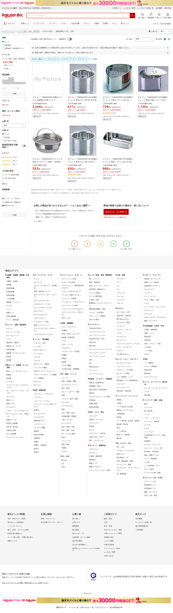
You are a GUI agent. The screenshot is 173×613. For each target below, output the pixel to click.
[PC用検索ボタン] (132, 15)
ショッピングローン (15, 526)
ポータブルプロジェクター (43, 334)
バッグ (146, 392)
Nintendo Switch (95, 328)
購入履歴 (75, 530)
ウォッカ (120, 296)
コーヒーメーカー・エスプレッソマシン (17, 386)
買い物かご (76, 519)
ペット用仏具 (121, 431)
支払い (106, 522)
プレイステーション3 (97, 353)
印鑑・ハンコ (149, 333)
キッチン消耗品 (94, 293)
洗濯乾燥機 (10, 288)
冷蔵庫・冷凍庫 (12, 281)
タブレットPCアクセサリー (71, 291)
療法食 (119, 438)
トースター (10, 382)
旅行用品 (147, 395)
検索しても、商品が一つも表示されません (51, 217)
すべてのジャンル (7, 31)
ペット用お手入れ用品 (125, 407)
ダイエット (93, 453)
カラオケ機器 (66, 365)
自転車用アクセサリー (152, 286)
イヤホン (64, 23)
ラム (118, 289)
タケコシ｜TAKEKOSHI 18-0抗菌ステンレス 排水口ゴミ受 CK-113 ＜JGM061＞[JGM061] (83, 162)
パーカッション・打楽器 (70, 351)
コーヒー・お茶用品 (96, 312)
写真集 (63, 448)
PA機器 (64, 330)
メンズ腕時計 (149, 363)
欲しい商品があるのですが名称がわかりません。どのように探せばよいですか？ (65, 211)
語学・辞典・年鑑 (67, 427)
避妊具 (91, 393)
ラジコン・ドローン (124, 330)
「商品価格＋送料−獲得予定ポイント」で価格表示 (48, 39)
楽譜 (63, 395)
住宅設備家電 (11, 316)
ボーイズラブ (66, 423)
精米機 (8, 378)
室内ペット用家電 (123, 435)
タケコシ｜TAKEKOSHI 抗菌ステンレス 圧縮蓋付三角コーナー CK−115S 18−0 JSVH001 (47, 100)
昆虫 (118, 428)
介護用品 (92, 400)
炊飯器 (8, 375)
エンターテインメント (69, 385)
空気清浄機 (75, 23)
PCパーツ (37, 382)
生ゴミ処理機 (11, 434)
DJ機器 (64, 355)
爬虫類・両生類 (122, 424)
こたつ (8, 339)
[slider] (2, 84)
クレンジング (94, 423)
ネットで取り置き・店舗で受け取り (21, 537)
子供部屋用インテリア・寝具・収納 (155, 436)
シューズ (147, 293)
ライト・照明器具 (12, 320)
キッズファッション (124, 363)
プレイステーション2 (97, 356)
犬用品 (119, 403)
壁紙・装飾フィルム (151, 455)
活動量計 (37, 438)
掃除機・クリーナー (13, 302)
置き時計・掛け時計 (151, 452)
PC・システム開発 (68, 434)
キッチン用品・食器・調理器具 (28, 31)
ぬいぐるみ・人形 (123, 312)
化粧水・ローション (96, 419)
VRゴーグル (65, 318)
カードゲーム (121, 337)
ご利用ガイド (117, 8)
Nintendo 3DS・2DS (96, 339)
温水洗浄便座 (39, 435)
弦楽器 (63, 358)
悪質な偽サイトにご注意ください (36, 583)
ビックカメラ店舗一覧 (145, 8)
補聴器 (36, 431)
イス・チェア (149, 432)
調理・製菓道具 (94, 282)
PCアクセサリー (40, 350)
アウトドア (148, 314)
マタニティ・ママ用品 (125, 370)
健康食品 (92, 460)
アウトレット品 (150, 481)
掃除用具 (147, 337)
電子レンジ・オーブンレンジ (16, 371)
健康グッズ (93, 463)
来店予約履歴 (77, 541)
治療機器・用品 (94, 386)
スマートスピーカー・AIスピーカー (45, 329)
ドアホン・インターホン (125, 450)
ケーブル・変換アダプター (71, 295)
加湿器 (8, 357)
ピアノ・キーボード (68, 327)
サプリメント (94, 449)
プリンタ (37, 357)
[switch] (24, 146)
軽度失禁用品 (94, 407)
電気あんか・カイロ (13, 346)
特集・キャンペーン (48, 519)
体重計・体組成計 (40, 445)
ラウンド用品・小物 (151, 300)
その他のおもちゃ (123, 354)
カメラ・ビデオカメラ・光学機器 (45, 287)
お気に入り (76, 522)
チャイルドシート (123, 387)
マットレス (148, 407)
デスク (146, 428)
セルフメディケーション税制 (12, 583)
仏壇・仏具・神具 (150, 495)
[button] (5, 80)
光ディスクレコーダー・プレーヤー (45, 296)
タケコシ (5, 105)
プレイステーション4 (97, 335)
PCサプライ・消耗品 (41, 364)
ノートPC (37, 347)
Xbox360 (92, 346)
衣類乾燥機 (10, 292)
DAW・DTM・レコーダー (70, 334)
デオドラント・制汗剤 (97, 433)
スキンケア (93, 416)
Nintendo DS (94, 367)
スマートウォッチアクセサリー (72, 309)
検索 (14, 94)
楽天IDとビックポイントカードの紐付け (86, 549)
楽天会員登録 (166, 24)
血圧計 (36, 449)
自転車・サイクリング (152, 279)
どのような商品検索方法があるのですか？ (51, 214)
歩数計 (36, 442)
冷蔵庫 (96, 23)
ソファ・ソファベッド (152, 418)
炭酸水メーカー (12, 420)
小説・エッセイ (67, 420)
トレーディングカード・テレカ (128, 344)
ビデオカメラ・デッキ (42, 304)
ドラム (63, 341)
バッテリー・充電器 (68, 298)
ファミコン (93, 370)
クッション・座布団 (151, 421)
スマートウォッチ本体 (69, 305)
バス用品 (147, 347)
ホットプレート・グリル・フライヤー (17, 392)
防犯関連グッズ (150, 485)
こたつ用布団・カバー (152, 466)
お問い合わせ (109, 556)
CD (62, 464)
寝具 (145, 404)
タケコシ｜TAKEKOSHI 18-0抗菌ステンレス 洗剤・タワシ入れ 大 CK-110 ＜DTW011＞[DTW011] (118, 162)
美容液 (91, 426)
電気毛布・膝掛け (12, 343)
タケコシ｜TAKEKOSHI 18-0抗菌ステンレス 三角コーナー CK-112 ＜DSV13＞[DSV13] (118, 100)
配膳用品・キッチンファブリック (100, 304)
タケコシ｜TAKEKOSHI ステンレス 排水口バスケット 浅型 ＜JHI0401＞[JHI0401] (47, 162)
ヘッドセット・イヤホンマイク (72, 302)
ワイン (119, 282)
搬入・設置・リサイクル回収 (18, 530)
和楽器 (63, 362)
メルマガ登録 (109, 541)
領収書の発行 (109, 537)
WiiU (91, 360)
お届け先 (5, 121)
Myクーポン (76, 533)
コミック (64, 378)
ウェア (146, 303)
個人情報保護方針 (141, 526)
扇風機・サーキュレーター (16, 353)
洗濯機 (105, 23)
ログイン (156, 24)
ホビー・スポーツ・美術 (70, 392)
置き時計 (147, 373)
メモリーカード (39, 318)
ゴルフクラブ (149, 289)
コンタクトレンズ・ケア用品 (99, 397)
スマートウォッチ (150, 377)
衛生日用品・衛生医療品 (98, 390)
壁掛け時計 (148, 370)
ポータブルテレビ (40, 315)
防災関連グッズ (122, 458)
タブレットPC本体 (68, 282)
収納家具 (147, 441)
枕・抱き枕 (148, 411)
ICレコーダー (39, 311)
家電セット (25, 23)
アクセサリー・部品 (41, 322)
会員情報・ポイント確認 (81, 537)
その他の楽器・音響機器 (70, 369)
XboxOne (92, 342)
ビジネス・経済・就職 (69, 399)
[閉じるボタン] (168, 48)
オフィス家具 (149, 469)
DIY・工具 (120, 447)
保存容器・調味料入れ (97, 289)
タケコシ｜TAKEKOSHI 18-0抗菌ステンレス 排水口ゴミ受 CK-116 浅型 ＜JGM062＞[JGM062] (83, 100)
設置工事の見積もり (15, 533)
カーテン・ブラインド (152, 445)
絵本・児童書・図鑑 (68, 381)
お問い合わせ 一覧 (87, 607)
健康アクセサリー (95, 467)
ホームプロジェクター (42, 301)
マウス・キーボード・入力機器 (45, 375)
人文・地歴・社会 (67, 413)
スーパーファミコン (96, 374)
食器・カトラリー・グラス (99, 286)
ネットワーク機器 (40, 368)
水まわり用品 (94, 319)
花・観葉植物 (121, 474)
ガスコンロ (10, 397)
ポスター (64, 451)
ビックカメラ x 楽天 (9, 8)
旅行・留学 (65, 388)
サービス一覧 (74, 607)
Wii (90, 363)
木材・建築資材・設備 (125, 461)
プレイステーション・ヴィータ (100, 349)
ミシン (8, 309)
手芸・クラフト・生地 (152, 344)
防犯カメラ (121, 454)
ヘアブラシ (38, 397)
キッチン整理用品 (95, 296)
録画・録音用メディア (42, 291)
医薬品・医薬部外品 (96, 383)
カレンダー (65, 402)
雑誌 (63, 409)
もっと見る (38, 221)
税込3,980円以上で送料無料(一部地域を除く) (35, 8)
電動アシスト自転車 (151, 282)
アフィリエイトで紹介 (112, 548)
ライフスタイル (67, 406)
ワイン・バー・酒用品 (97, 316)
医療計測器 (93, 404)
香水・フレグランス (96, 440)
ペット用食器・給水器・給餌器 (128, 421)
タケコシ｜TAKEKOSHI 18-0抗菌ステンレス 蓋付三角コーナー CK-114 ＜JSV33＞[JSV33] (153, 100)
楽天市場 (167, 8)
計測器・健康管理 (95, 456)
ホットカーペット (12, 335)
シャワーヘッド (39, 424)
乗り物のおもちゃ (123, 319)
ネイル (91, 430)
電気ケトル (10, 404)
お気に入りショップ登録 (113, 533)
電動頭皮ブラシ (39, 421)
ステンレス (6, 115)
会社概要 (159, 8)
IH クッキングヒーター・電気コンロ (17, 415)
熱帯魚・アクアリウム (125, 410)
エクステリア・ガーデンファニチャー (128, 469)
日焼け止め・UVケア (96, 437)
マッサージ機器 (39, 428)
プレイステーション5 (97, 332)
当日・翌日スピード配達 (16, 519)
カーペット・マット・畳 (153, 448)
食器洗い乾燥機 (12, 423)
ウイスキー (121, 279)
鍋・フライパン (94, 279)
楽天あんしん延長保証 (16, 522)
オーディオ (38, 282)
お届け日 (5, 130)
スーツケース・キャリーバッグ (155, 388)
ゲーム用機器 (39, 378)
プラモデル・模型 (123, 323)
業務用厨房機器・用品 (97, 309)
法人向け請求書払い (79, 545)
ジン (118, 286)
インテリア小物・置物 (152, 473)
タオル (146, 354)
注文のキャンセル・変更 (113, 530)
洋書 (63, 437)
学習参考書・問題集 (68, 416)
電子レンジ (125, 23)
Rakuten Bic (12, 15)
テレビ (114, 23)
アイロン (9, 306)
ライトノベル (66, 441)
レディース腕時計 (150, 366)
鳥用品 (119, 417)
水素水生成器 (11, 430)
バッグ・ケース (150, 296)
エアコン (86, 23)
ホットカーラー (39, 414)
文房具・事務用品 (150, 330)
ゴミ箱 (146, 462)
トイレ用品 (148, 351)
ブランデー (121, 300)
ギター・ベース (67, 344)
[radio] (3, 41)
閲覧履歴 (75, 526)
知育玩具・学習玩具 (124, 316)
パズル (119, 333)
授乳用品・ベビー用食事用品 (127, 380)
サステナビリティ (101, 607)
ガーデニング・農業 (124, 465)
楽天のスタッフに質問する (116, 212)
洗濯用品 (147, 340)
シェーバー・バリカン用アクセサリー (45, 405)
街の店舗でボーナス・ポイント (52, 522)
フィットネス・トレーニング (154, 307)
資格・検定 (65, 444)
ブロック (120, 351)
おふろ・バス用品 (123, 373)
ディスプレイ (39, 354)
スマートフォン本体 (68, 279)
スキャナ (37, 361)
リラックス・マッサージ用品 (99, 470)
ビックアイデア (38, 23)
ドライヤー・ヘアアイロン (43, 394)
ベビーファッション (124, 366)
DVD (63, 467)
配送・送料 (108, 519)
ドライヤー (53, 23)
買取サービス (12, 541)
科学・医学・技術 (67, 430)
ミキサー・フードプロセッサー (17, 411)
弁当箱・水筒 (94, 300)
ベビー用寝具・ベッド (125, 377)
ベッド (146, 414)
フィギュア (121, 326)
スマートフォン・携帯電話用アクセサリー (72, 287)
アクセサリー (66, 348)
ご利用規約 (139, 530)
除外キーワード (8, 206)
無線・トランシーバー (42, 325)
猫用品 (119, 400)
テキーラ (120, 303)
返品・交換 (108, 526)
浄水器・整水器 (12, 427)
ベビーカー (121, 384)
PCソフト (37, 385)
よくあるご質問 (129, 8)
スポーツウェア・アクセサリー (155, 317)
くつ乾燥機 (10, 299)
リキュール (121, 293)
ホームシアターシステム (43, 308)
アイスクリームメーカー (15, 437)
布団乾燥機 (10, 295)
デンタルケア (39, 417)
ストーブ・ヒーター (13, 332)
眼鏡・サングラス (150, 321)
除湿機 (8, 360)
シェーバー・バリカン (42, 401)
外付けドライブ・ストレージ (44, 371)
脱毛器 (36, 410)
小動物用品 (121, 414)
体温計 (36, 452)
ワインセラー (11, 407)
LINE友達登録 (109, 545)
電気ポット (10, 400)
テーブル (147, 425)
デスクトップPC (40, 343)
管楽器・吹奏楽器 (67, 337)
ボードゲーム (121, 340)
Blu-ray (64, 460)
